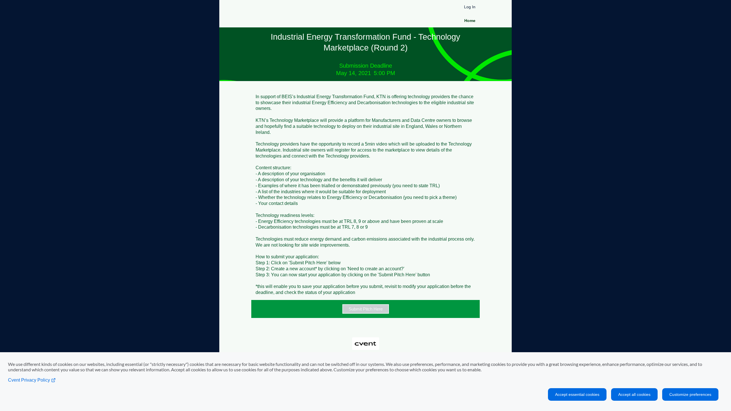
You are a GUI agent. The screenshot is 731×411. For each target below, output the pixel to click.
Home (469, 20)
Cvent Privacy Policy (29, 380)
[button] (365, 309)
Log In (469, 7)
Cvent (365, 339)
